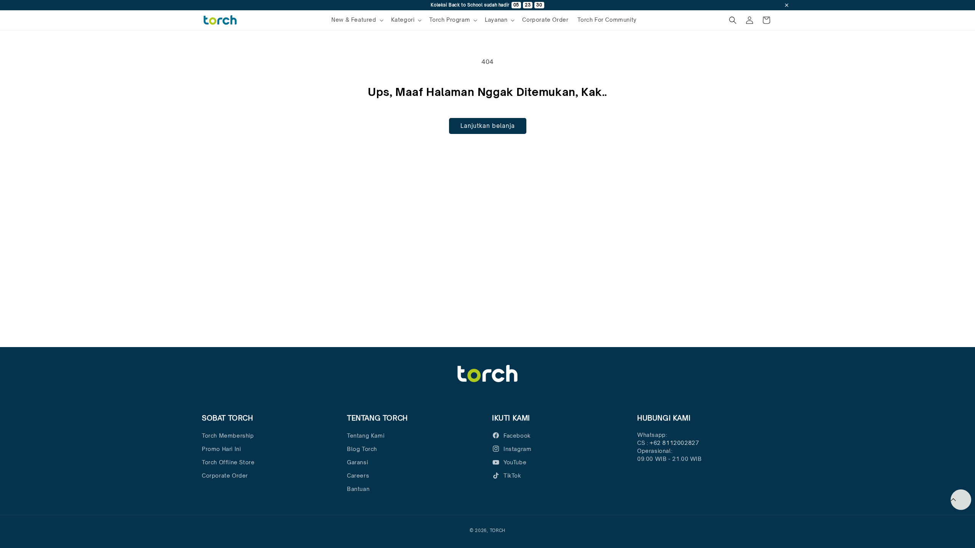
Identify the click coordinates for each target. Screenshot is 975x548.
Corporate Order (225, 475)
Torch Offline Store (228, 462)
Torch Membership (228, 435)
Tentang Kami (365, 435)
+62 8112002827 (674, 443)
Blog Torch (362, 449)
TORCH (498, 530)
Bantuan (358, 489)
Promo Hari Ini (221, 449)
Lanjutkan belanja (487, 125)
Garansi (357, 462)
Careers (358, 475)
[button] (356, 20)
